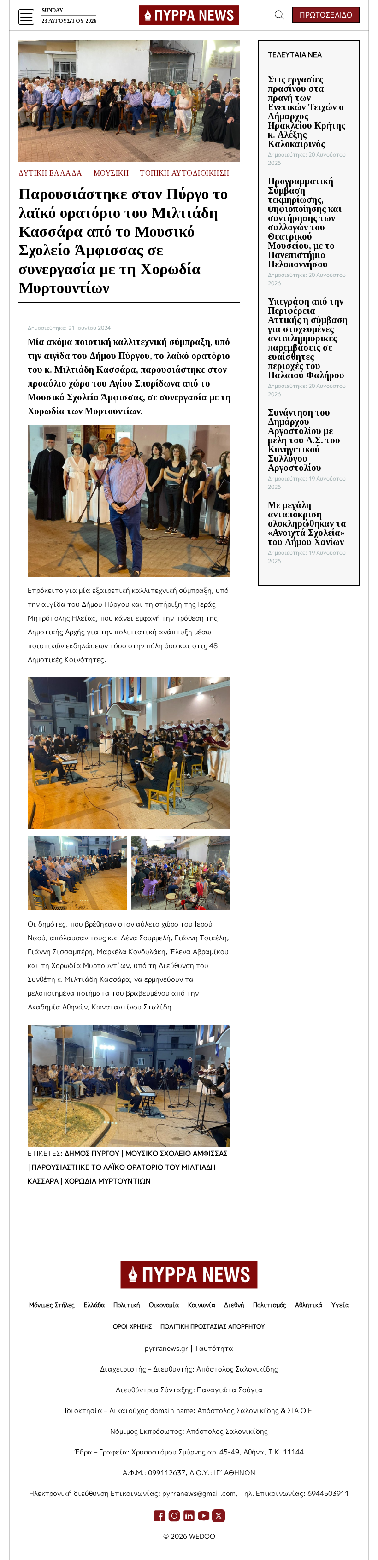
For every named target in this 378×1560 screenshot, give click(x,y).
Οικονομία (164, 1305)
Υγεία (340, 1305)
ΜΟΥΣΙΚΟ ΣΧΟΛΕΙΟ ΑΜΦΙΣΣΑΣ (176, 1153)
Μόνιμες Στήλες (52, 1305)
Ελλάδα (94, 1305)
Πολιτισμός (269, 1305)
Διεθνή (234, 1305)
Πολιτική (126, 1305)
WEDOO (202, 1536)
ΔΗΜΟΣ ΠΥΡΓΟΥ (92, 1153)
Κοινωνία (201, 1305)
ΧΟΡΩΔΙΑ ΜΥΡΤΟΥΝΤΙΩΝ (108, 1181)
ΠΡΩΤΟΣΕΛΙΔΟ (326, 14)
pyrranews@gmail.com (199, 1493)
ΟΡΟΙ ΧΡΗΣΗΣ (132, 1326)
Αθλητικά (308, 1305)
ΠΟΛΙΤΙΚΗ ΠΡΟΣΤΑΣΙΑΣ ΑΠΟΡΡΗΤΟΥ (212, 1326)
